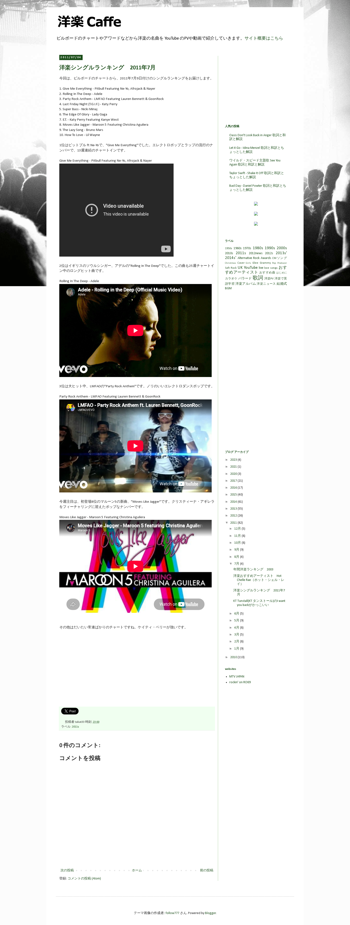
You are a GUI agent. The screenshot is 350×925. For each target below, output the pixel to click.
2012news (256, 253)
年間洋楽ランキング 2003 (253, 569)
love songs (271, 268)
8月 (237, 557)
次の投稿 (67, 870)
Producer (282, 263)
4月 (237, 628)
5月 (237, 620)
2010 (234, 657)
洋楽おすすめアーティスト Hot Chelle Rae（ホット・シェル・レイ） (258, 580)
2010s (229, 253)
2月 (237, 641)
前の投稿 (206, 870)
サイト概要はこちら (264, 38)
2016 (234, 488)
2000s (282, 248)
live (261, 268)
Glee (255, 263)
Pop (274, 263)
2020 (234, 474)
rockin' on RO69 (240, 682)
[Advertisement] (95, 670)
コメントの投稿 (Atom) (84, 878)
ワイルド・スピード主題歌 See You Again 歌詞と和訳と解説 (254, 162)
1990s (270, 248)
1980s (258, 248)
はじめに (281, 273)
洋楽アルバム (245, 284)
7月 (237, 564)
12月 (238, 529)
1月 (237, 649)
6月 (237, 613)
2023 (234, 460)
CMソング (279, 258)
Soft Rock (231, 268)
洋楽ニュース (266, 284)
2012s (269, 253)
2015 (234, 494)
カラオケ (231, 278)
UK (240, 268)
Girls (248, 263)
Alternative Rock (249, 258)
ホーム (137, 870)
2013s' (281, 253)
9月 (237, 550)
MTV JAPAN (236, 676)
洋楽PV (269, 278)
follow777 (172, 913)
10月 (238, 543)
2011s (75, 726)
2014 (234, 502)
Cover (241, 263)
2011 (234, 523)
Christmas (230, 263)
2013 (234, 509)
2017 (234, 481)
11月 (238, 536)
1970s (247, 248)
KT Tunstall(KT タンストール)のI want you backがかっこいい (259, 603)
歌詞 (258, 278)
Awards (266, 258)
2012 (234, 515)
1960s (238, 248)
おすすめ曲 (267, 272)
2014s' (230, 258)
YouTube (251, 268)
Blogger (210, 913)
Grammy (265, 263)
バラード (245, 278)
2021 (234, 467)
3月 (237, 634)
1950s (228, 248)
